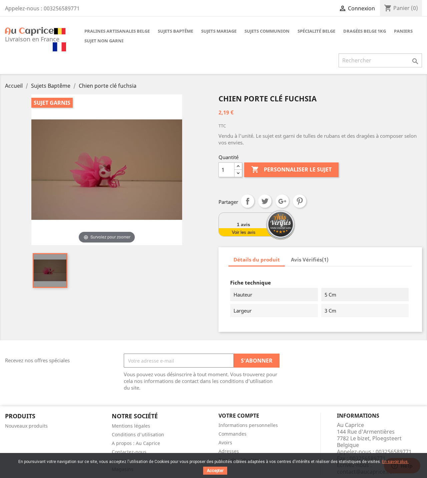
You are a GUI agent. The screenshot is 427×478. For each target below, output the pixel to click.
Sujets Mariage (219, 31)
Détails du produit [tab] (257, 259)
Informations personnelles (248, 425)
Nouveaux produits (26, 426)
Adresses (229, 451)
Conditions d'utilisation (138, 434)
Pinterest (299, 201)
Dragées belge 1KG (364, 31)
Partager (247, 201)
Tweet (265, 201)
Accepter (215, 470)
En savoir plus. (395, 461)
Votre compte (239, 415)
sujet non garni (103, 41)
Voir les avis (244, 232)
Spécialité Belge (316, 31)
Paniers (403, 31)
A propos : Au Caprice (136, 443)
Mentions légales (131, 426)
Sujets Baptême (175, 31)
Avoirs (225, 442)
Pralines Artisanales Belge (117, 31)
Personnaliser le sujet (291, 169)
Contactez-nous (129, 452)
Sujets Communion (267, 31)
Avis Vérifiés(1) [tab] (310, 259)
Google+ (282, 201)
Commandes (233, 434)
